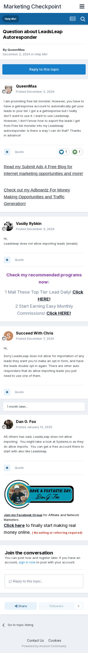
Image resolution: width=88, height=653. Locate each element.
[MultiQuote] (7, 152)
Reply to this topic (44, 69)
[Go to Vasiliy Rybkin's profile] (8, 226)
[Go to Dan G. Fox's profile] (8, 424)
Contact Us (35, 640)
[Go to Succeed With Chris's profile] (8, 336)
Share (22, 606)
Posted (35, 91)
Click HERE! (58, 313)
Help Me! (41, 54)
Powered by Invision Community (44, 646)
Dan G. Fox (26, 421)
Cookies (54, 640)
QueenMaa (16, 50)
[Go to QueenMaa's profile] (8, 89)
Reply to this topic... (27, 581)
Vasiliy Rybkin (29, 223)
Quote (19, 152)
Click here (14, 525)
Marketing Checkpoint (32, 6)
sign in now (27, 562)
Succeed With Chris (34, 333)
